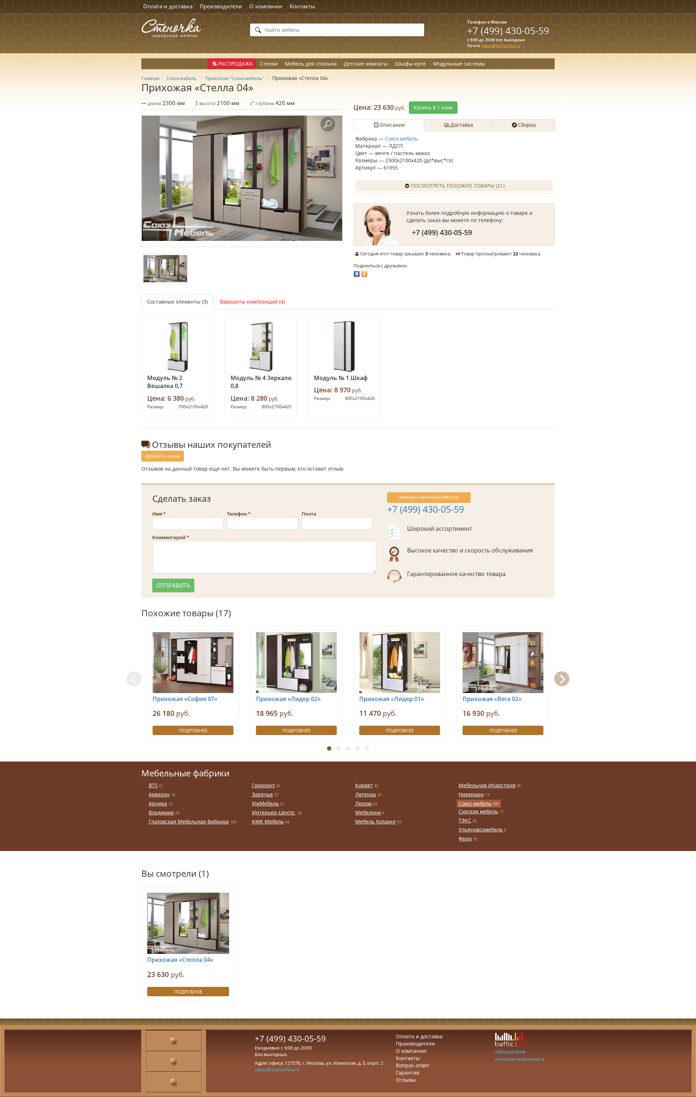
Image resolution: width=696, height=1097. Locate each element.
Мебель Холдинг (375, 821)
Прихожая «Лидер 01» (391, 699)
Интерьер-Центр (274, 812)
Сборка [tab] (527, 124)
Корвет (364, 785)
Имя (157, 513)
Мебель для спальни (311, 63)
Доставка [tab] (461, 124)
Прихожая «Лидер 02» (288, 699)
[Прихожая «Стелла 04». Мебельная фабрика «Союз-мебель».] (242, 178)
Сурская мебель (478, 811)
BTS (153, 785)
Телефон (237, 513)
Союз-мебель (401, 138)
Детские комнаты (366, 63)
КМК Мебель (268, 821)
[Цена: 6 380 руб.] (177, 346)
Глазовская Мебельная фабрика (189, 821)
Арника (158, 803)
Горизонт (263, 785)
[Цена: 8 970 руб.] (344, 346)
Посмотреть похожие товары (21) (458, 185)
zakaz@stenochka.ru (501, 45)
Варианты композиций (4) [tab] (252, 301)
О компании (265, 6)
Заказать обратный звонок (429, 497)
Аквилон (159, 794)
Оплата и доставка (167, 6)
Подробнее (193, 730)
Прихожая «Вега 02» (492, 699)
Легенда (365, 794)
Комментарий (169, 537)
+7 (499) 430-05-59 (508, 30)
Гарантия (407, 1072)
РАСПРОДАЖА (235, 63)
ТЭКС (465, 820)
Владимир (161, 812)
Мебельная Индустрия (487, 785)
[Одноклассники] (364, 272)
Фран (465, 838)
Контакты (302, 6)
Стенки (269, 63)
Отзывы (406, 1079)
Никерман (471, 794)
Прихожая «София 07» (185, 699)
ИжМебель (265, 803)
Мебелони (368, 812)
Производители (221, 6)
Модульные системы (459, 63)
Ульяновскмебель (481, 829)
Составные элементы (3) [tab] (177, 301)
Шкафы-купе (410, 63)
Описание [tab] (392, 124)
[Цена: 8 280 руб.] (261, 346)
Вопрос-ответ (413, 1065)
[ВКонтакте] (357, 272)
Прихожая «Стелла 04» (180, 960)
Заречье (262, 794)
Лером (363, 803)
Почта (309, 513)
